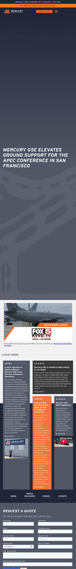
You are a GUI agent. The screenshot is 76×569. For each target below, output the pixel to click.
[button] (56, 11)
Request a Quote (44, 11)
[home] (13, 11)
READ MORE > (10, 436)
